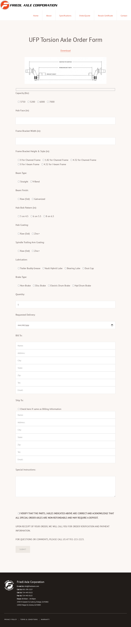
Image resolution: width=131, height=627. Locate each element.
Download (66, 50)
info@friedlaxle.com (31, 586)
